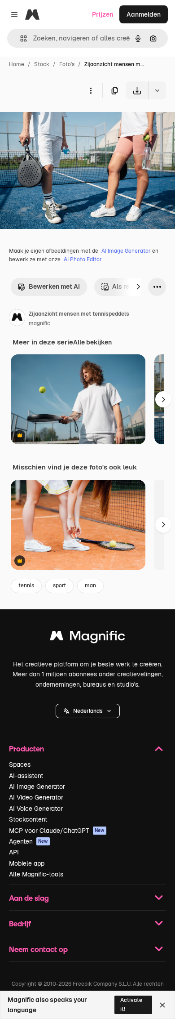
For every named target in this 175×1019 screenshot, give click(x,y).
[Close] (162, 1005)
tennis (26, 585)
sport (59, 585)
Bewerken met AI (54, 286)
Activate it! (131, 1004)
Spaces (20, 764)
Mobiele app (26, 863)
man (90, 585)
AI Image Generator (126, 251)
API (14, 852)
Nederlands (87, 711)
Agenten (28, 841)
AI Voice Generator (36, 808)
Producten (26, 748)
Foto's (66, 64)
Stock (41, 64)
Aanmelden (144, 14)
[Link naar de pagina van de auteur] (17, 318)
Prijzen (102, 14)
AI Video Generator (36, 797)
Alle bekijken (92, 342)
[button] (88, 711)
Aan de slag (29, 898)
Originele (59, 120)
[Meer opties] (91, 90)
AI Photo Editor (82, 259)
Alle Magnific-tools (36, 874)
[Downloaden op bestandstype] (157, 90)
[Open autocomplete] (20, 38)
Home (16, 64)
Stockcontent (28, 819)
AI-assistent (26, 776)
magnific (39, 323)
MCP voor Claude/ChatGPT (57, 831)
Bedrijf (20, 923)
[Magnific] (87, 638)
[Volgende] (138, 287)
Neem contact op (38, 949)
